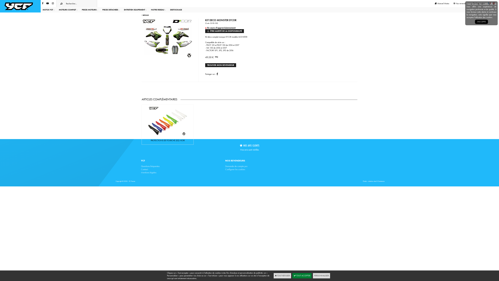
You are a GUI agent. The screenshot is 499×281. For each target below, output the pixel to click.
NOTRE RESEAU (157, 9)
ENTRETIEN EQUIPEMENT (134, 9)
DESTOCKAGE (176, 9)
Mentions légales (148, 172)
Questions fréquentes (150, 166)
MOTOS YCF (48, 9)
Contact (144, 169)
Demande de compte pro (236, 166)
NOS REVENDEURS (235, 160)
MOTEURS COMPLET (67, 9)
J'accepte (481, 21)
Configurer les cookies (235, 169)
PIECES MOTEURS (89, 9)
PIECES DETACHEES (110, 9)
